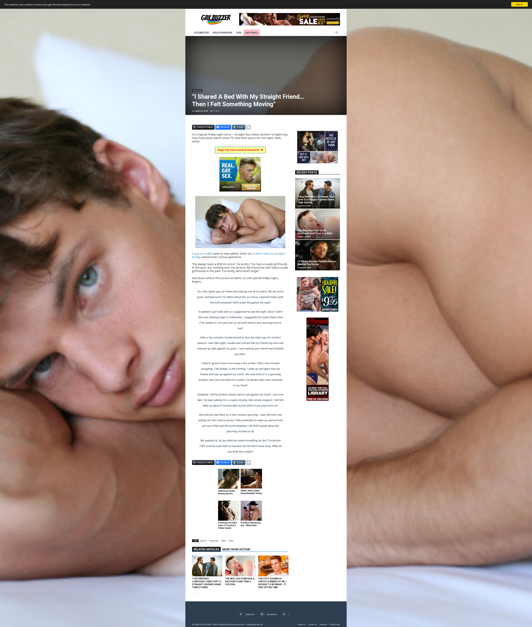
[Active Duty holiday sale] (317, 311)
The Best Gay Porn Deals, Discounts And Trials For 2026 (240, 581)
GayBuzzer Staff (201, 111)
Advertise (323, 624)
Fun (238, 32)
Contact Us (312, 624)
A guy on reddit (202, 253)
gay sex (203, 541)
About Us (301, 624)
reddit (231, 541)
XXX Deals (251, 32)
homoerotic (213, 541)
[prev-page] (193, 593)
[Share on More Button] (248, 127)
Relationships (222, 32)
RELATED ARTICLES (206, 549)
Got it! (519, 4)
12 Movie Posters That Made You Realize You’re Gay (316, 263)
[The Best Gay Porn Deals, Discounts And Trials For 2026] (240, 566)
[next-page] (198, 593)
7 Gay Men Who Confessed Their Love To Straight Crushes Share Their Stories (316, 199)
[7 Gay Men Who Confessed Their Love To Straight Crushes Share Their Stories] (207, 566)
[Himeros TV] (240, 193)
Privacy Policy (334, 624)
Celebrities (201, 32)
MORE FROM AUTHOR (236, 549)
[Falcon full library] (317, 400)
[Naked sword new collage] (317, 163)
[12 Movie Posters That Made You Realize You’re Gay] (317, 255)
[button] (336, 33)
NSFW (223, 541)
